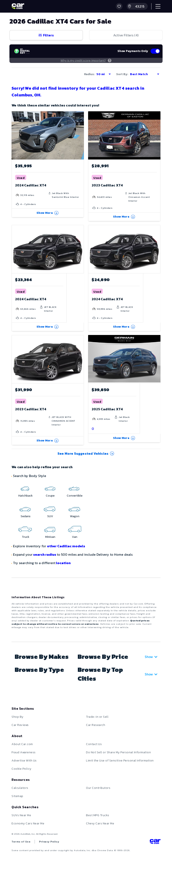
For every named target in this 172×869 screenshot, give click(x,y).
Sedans (25, 516)
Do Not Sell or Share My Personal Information (118, 752)
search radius (44, 554)
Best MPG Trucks (97, 815)
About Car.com (22, 744)
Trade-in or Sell (97, 717)
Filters (48, 35)
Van (74, 537)
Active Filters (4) (125, 35)
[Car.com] (18, 6)
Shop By (17, 717)
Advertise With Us (24, 760)
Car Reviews (20, 725)
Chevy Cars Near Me (100, 823)
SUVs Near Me (21, 815)
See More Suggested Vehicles (82, 453)
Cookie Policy (21, 769)
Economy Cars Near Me (28, 823)
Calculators (20, 788)
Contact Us (94, 744)
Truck (25, 537)
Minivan (50, 537)
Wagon (74, 516)
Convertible (74, 495)
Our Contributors (98, 788)
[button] (119, 6)
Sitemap (17, 796)
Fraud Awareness (24, 752)
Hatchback (25, 495)
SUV (50, 516)
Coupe (50, 495)
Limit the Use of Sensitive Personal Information (120, 760)
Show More (44, 213)
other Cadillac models (66, 546)
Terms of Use (21, 842)
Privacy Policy (49, 842)
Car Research (95, 725)
